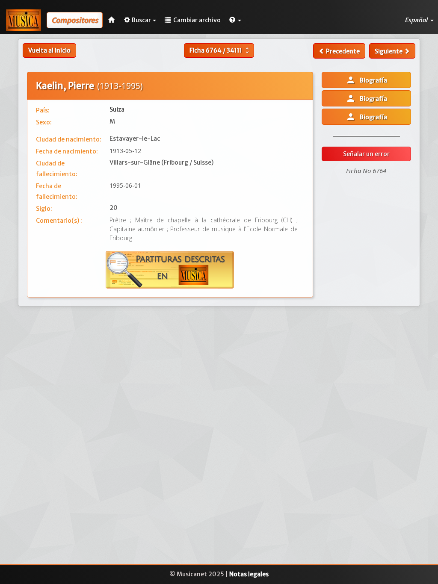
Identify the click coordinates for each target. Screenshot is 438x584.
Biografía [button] (366, 80)
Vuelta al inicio (49, 50)
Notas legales (249, 574)
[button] (235, 20)
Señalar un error (366, 154)
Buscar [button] (141, 20)
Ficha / (220, 50)
